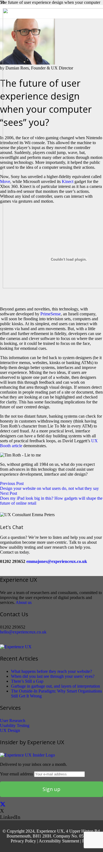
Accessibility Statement (59, 841)
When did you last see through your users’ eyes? (52, 676)
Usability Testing (14, 725)
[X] (2, 804)
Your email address (17, 774)
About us (24, 602)
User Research (12, 720)
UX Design (10, 730)
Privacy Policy (23, 841)
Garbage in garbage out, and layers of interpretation (55, 686)
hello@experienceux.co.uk (23, 632)
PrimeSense (50, 314)
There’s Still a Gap (27, 681)
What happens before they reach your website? (51, 671)
